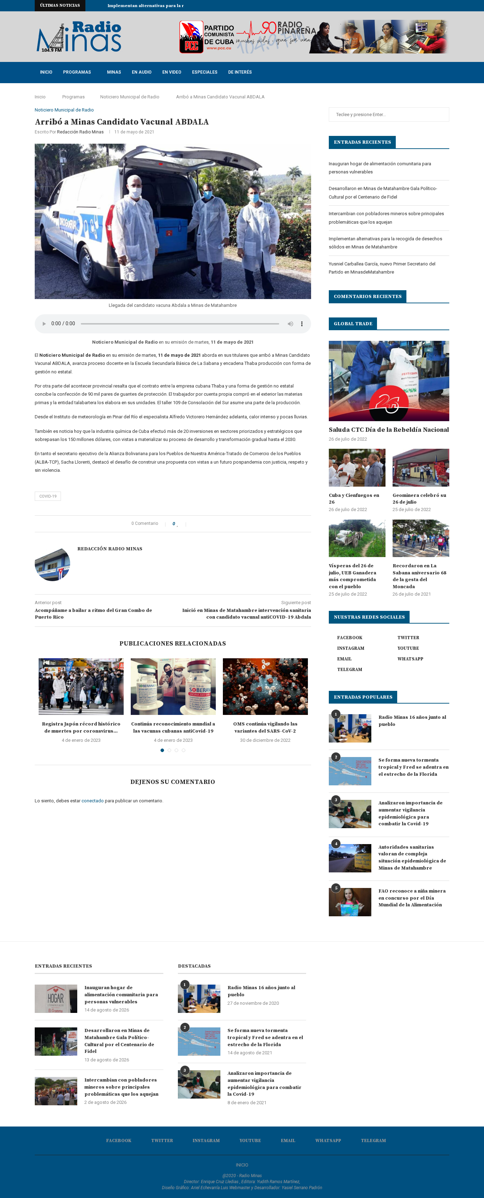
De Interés (240, 72)
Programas (77, 72)
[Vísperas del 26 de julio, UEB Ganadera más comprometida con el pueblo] (357, 538)
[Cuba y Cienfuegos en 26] (357, 468)
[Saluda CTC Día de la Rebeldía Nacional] (389, 381)
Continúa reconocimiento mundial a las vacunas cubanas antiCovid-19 (173, 727)
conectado (92, 800)
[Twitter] (407, 5)
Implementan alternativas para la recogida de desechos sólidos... (180, 5)
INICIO (242, 1165)
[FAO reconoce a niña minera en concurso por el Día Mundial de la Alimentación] (350, 902)
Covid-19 (47, 496)
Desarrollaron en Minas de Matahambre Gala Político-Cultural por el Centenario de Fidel (119, 1041)
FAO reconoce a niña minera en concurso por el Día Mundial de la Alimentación (412, 898)
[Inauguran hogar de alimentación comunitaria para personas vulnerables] (56, 999)
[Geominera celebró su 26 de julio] (421, 468)
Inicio (46, 72)
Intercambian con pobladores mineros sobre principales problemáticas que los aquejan (121, 1087)
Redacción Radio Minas (80, 132)
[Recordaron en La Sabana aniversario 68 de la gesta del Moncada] (421, 538)
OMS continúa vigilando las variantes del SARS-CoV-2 (265, 727)
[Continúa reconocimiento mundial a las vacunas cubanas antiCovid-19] (173, 686)
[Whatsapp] (439, 5)
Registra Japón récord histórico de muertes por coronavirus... (81, 727)
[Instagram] (415, 5)
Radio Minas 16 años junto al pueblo (412, 721)
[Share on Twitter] (202, 524)
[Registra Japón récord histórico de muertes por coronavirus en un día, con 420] (81, 686)
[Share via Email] (217, 524)
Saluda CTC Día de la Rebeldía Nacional (389, 430)
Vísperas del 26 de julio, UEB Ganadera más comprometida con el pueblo (352, 576)
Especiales (205, 72)
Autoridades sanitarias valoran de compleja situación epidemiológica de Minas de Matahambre (412, 857)
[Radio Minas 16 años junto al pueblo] (350, 728)
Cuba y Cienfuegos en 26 (354, 499)
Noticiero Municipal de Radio (129, 96)
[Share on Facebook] (195, 524)
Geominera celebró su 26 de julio (419, 499)
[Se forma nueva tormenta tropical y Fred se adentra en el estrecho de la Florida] (350, 771)
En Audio (142, 72)
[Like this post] (182, 524)
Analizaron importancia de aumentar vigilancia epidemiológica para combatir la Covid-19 (410, 813)
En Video (171, 72)
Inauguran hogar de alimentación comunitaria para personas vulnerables (121, 995)
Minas (114, 72)
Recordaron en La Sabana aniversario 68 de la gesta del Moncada (419, 576)
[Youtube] (423, 5)
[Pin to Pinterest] (210, 524)
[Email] (431, 5)
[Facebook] (398, 5)
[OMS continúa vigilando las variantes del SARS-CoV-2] (265, 686)
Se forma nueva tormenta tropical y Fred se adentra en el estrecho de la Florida (413, 767)
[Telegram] (447, 5)
